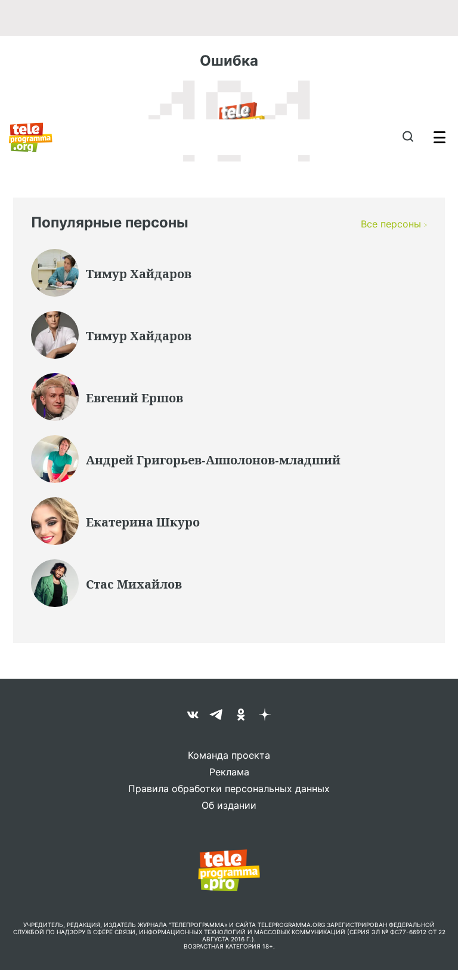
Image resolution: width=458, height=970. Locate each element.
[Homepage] (30, 137)
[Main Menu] (439, 137)
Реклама (229, 772)
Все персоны (391, 224)
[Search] (407, 137)
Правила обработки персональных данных (229, 789)
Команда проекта (229, 755)
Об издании (229, 805)
